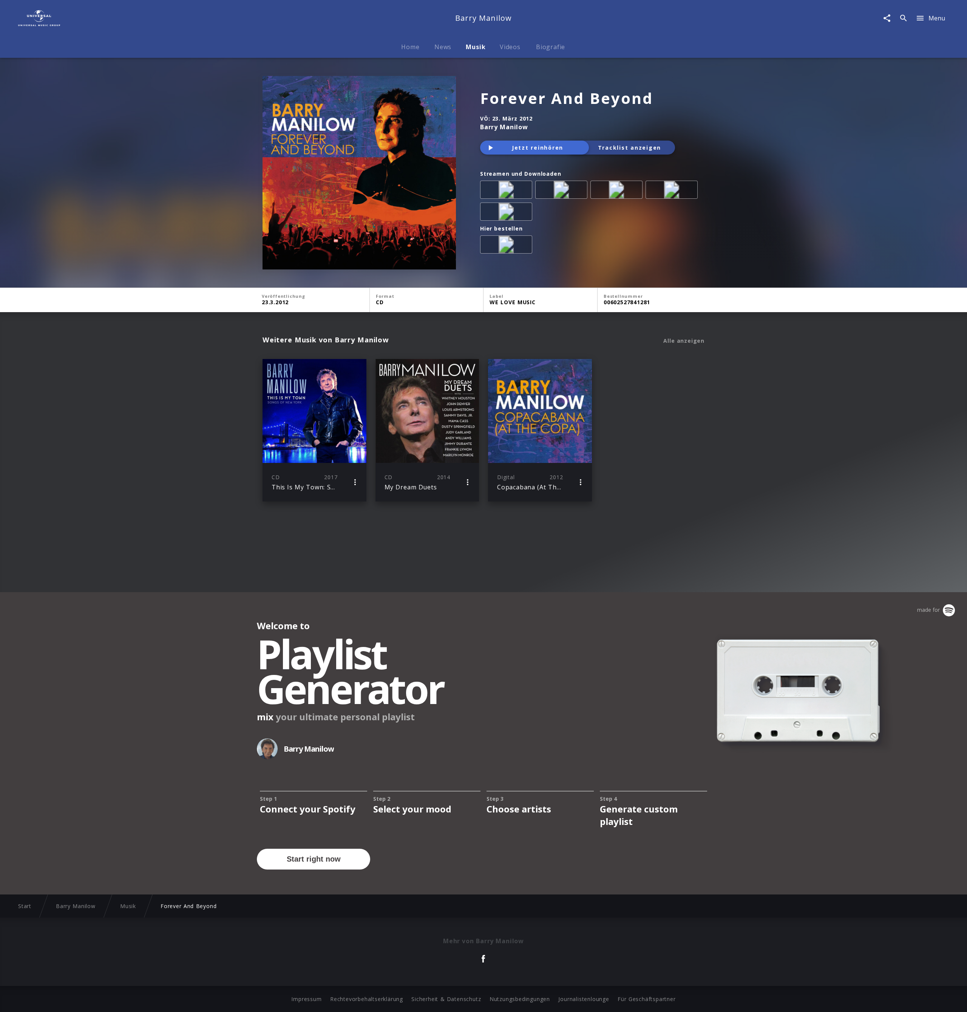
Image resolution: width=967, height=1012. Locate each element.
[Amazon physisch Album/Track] (507, 246)
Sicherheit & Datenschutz (446, 999)
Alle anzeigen (683, 341)
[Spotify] (618, 191)
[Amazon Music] (562, 191)
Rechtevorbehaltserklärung (366, 999)
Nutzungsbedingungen (520, 999)
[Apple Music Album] (507, 191)
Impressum (306, 999)
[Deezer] (673, 191)
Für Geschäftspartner (646, 999)
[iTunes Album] (507, 213)
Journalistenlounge (583, 999)
